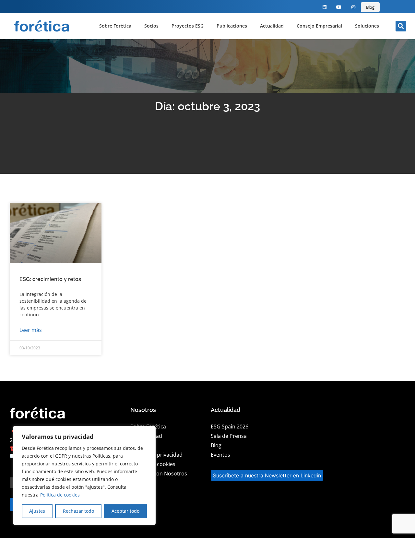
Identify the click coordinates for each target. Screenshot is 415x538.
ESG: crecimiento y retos (50, 279)
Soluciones (367, 26)
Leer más (30, 329)
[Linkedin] (324, 7)
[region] (84, 475)
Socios (151, 26)
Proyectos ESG (188, 26)
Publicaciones (232, 26)
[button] (401, 26)
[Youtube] (339, 7)
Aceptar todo (125, 511)
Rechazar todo (78, 511)
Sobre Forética (115, 26)
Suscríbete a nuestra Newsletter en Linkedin (267, 475)
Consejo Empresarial (319, 26)
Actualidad (272, 26)
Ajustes (37, 511)
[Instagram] (353, 7)
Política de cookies (60, 495)
